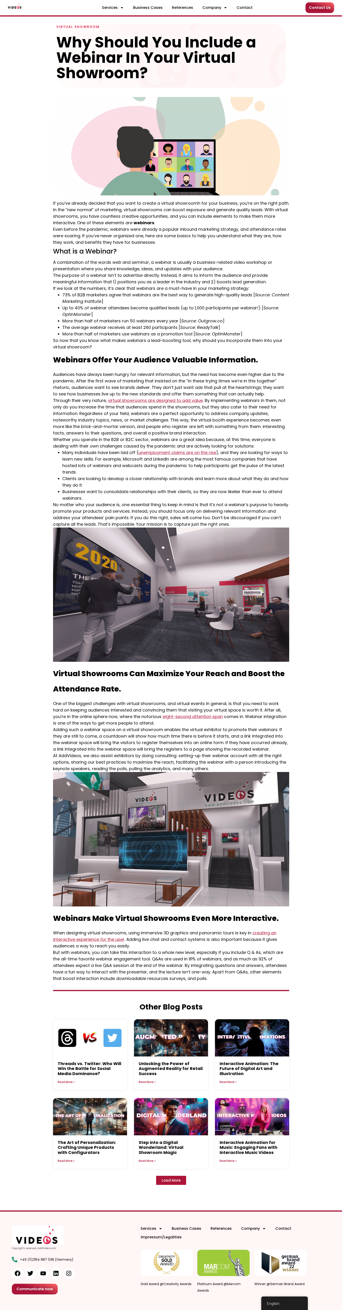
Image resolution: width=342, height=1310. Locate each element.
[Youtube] (43, 1273)
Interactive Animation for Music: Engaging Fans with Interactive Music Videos (248, 1147)
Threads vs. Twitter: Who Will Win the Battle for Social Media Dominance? (89, 1068)
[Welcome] (15, 5)
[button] (171, 1180)
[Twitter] (30, 1273)
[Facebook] (17, 1273)
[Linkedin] (56, 1273)
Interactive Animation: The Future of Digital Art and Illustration (249, 1068)
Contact (245, 7)
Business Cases (148, 7)
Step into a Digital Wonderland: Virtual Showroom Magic (161, 1147)
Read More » (66, 1082)
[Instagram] (69, 1273)
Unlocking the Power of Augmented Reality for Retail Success (171, 1068)
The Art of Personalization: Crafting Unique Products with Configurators (87, 1147)
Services (110, 7)
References (182, 7)
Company (211, 7)
